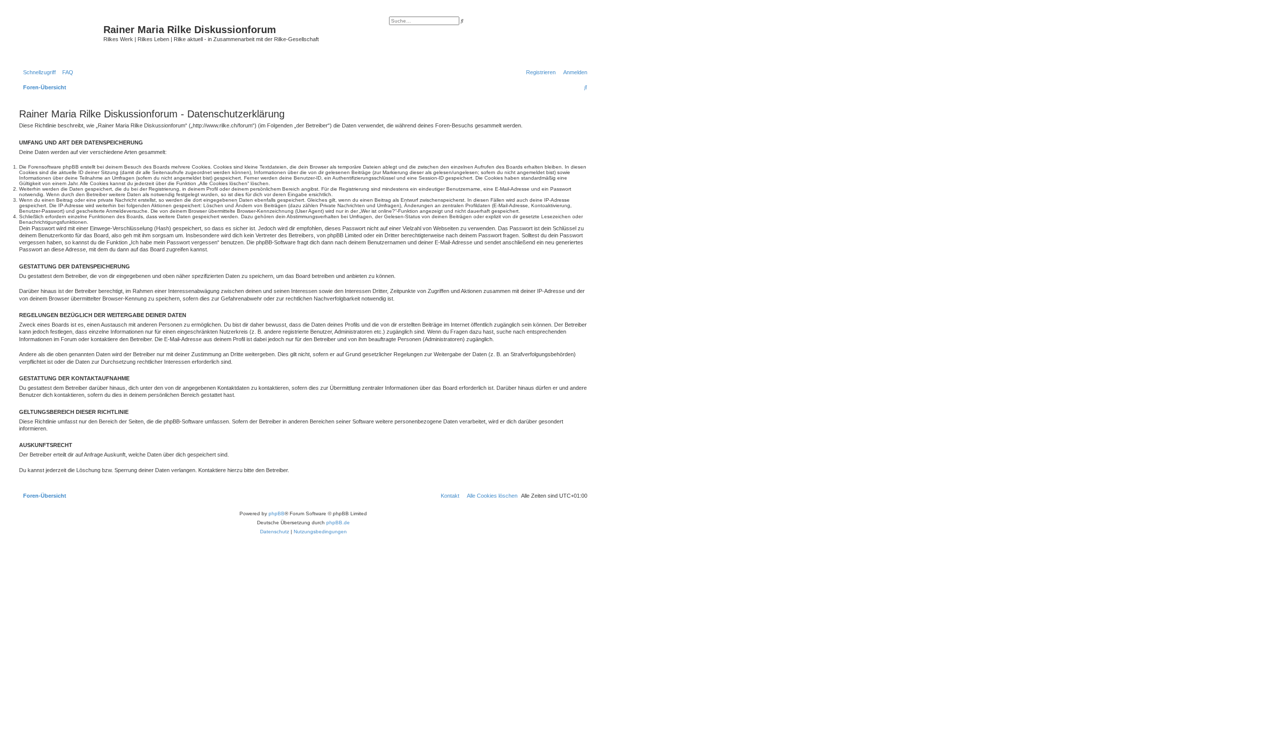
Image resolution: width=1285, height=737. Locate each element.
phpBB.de (338, 522)
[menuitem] (65, 72)
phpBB (277, 513)
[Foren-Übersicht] (60, 38)
